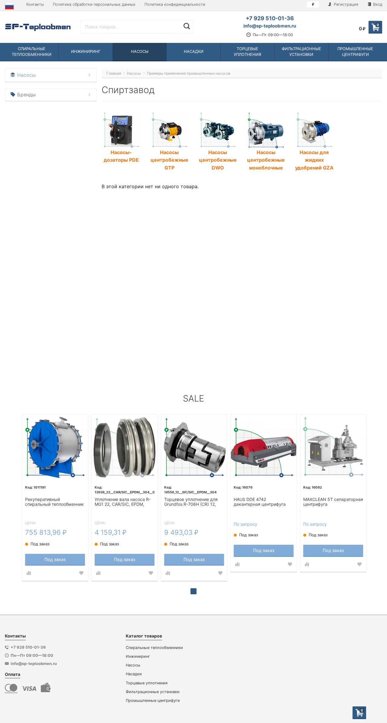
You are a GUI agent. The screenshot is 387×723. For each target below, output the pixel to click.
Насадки (134, 674)
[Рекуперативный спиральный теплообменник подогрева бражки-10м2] (55, 447)
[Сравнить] (28, 573)
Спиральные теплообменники (154, 647)
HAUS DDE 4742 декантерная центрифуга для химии (260, 502)
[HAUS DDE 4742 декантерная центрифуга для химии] (264, 447)
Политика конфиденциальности (175, 4)
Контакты (35, 4)
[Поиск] (187, 26)
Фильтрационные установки (153, 691)
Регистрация (345, 4)
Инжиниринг (138, 656)
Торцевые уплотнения (146, 683)
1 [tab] (193, 591)
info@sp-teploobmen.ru (269, 26)
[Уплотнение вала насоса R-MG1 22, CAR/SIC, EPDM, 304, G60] (125, 447)
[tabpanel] (55, 497)
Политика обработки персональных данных (94, 4)
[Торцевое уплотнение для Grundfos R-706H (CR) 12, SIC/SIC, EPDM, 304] (194, 447)
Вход (377, 4)
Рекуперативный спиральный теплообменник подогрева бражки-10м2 (54, 502)
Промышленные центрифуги (153, 700)
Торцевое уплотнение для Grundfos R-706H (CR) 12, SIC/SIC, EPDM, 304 (191, 502)
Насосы (133, 665)
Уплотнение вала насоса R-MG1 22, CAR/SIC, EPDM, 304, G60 (123, 502)
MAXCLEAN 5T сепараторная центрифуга (333, 502)
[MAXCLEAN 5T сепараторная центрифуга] (333, 447)
